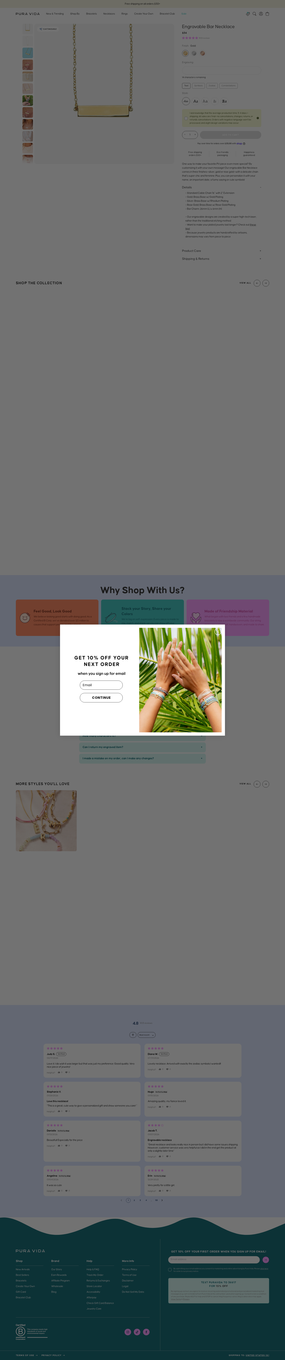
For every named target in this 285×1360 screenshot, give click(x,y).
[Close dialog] (218, 632)
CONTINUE (101, 697)
